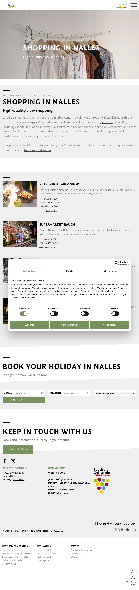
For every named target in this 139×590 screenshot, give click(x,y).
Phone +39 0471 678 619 (115, 523)
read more (51, 211)
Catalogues (76, 554)
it (131, 581)
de (127, 581)
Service (75, 546)
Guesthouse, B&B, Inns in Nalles (16, 557)
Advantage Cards (44, 560)
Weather (75, 557)
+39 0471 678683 (49, 239)
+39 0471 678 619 (17, 480)
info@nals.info (125, 529)
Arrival (8, 393)
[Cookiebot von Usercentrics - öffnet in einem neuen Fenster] (117, 263)
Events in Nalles (43, 550)
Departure (55, 393)
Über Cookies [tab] (110, 271)
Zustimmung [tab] (29, 271)
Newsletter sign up (18, 449)
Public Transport (43, 557)
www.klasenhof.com (49, 206)
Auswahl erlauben (69, 325)
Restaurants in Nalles (46, 554)
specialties (106, 122)
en (135, 581)
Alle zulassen (109, 325)
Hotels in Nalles (9, 550)
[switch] (54, 313)
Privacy (25, 531)
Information (43, 546)
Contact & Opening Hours (82, 550)
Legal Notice (35, 531)
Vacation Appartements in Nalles (17, 554)
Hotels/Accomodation (15, 546)
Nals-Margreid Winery (37, 150)
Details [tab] (69, 271)
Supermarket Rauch (57, 224)
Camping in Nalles (10, 564)
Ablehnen (29, 325)
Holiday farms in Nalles (12, 560)
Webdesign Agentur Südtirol (6, 581)
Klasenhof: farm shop (59, 184)
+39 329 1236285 (49, 199)
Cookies (46, 531)
